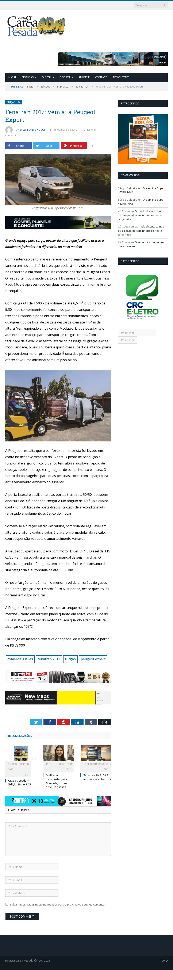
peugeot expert (93, 659)
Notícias (28, 77)
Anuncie (84, 77)
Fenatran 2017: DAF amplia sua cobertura (97, 777)
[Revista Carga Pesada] (37, 26)
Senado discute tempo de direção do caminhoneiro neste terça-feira (141, 215)
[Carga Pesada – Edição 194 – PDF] (20, 755)
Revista (65, 77)
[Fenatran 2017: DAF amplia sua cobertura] (96, 755)
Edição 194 (13, 102)
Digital (47, 77)
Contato (101, 77)
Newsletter (121, 77)
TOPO (164, 960)
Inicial (12, 77)
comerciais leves (20, 659)
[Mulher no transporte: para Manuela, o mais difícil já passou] (58, 755)
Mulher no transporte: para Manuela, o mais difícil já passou (56, 781)
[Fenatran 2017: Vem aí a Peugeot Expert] (58, 180)
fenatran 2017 (49, 659)
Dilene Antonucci (32, 130)
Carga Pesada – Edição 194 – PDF (19, 782)
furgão (70, 659)
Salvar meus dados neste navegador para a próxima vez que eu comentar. (58, 904)
